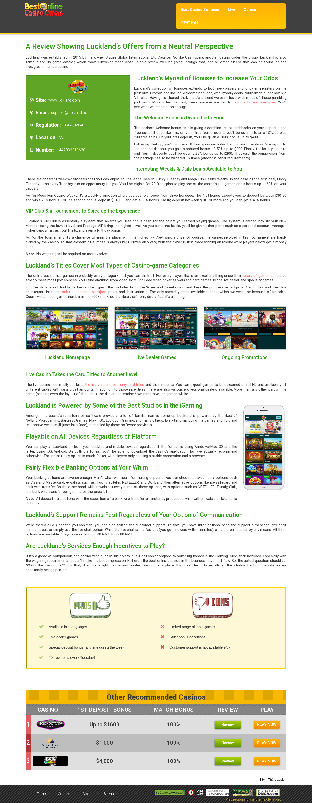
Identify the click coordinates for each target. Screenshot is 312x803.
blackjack (99, 292)
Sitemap (110, 794)
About (87, 794)
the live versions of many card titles (114, 384)
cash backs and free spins (254, 102)
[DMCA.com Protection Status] (268, 792)
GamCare (200, 792)
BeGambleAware (170, 792)
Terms (42, 794)
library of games (256, 275)
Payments (190, 22)
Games (250, 9)
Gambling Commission (217, 792)
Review (228, 724)
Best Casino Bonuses (200, 9)
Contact (64, 794)
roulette (67, 292)
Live (231, 9)
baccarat (83, 292)
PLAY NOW (266, 724)
